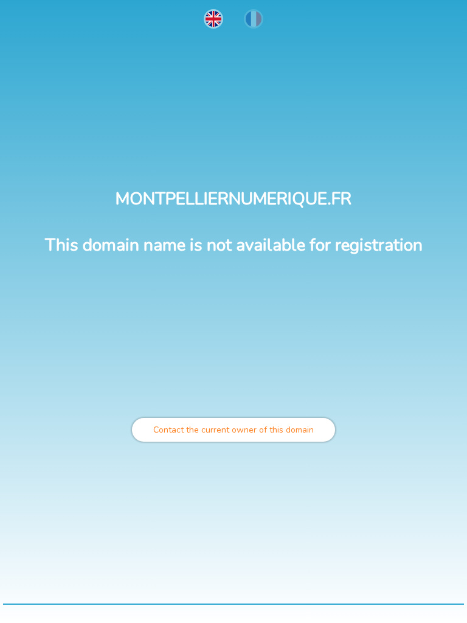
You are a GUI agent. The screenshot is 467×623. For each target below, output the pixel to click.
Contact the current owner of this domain (233, 430)
